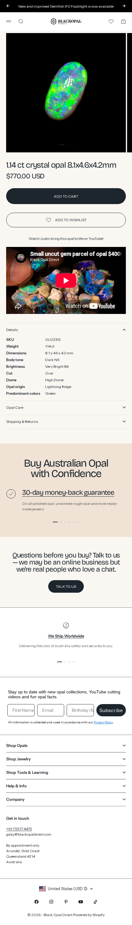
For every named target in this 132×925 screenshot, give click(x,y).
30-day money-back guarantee (68, 492)
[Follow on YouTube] (80, 901)
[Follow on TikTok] (95, 901)
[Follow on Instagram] (51, 901)
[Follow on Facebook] (36, 901)
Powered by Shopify (89, 914)
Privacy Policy (103, 722)
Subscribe (111, 710)
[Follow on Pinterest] (66, 901)
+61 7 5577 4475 (19, 828)
